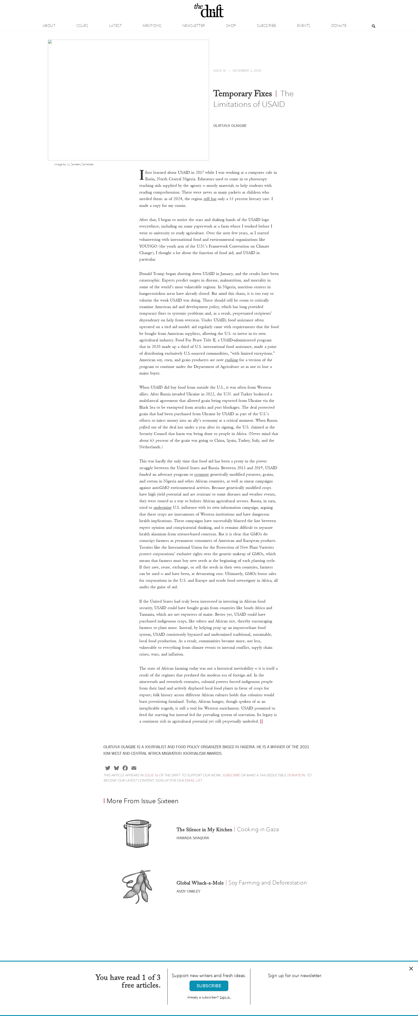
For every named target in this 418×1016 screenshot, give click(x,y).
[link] (201, 474)
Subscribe (266, 26)
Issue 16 (151, 775)
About (49, 26)
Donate (339, 26)
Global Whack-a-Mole (200, 883)
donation (296, 775)
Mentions (152, 26)
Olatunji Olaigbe (230, 125)
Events (303, 26)
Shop (231, 26)
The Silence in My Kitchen (204, 830)
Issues (82, 26)
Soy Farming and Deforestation (267, 882)
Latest (115, 26)
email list (193, 780)
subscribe (231, 775)
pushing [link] (231, 359)
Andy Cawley (188, 891)
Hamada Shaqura (193, 838)
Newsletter (193, 26)
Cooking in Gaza (258, 829)
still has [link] (210, 198)
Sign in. (225, 997)
